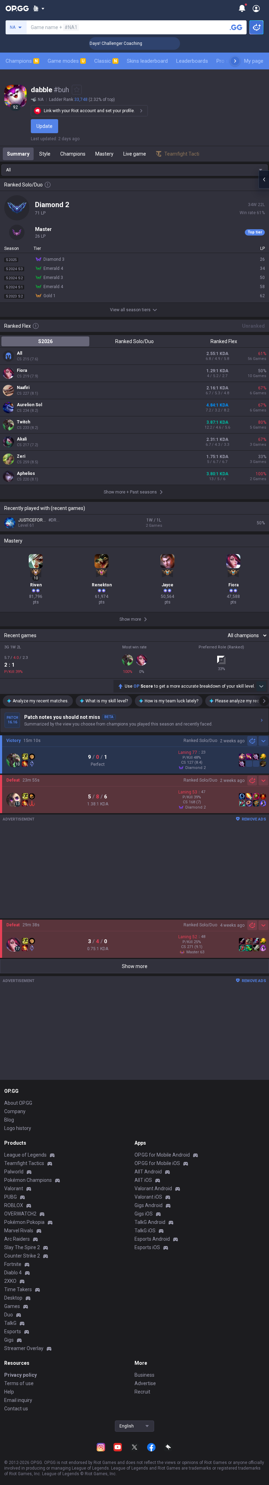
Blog (9, 1120)
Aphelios (26, 473)
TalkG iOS (145, 1230)
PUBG (10, 1197)
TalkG (10, 1323)
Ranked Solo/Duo (134, 341)
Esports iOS (147, 1247)
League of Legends (25, 1155)
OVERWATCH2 (20, 1214)
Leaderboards (192, 61)
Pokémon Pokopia (24, 1222)
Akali (22, 439)
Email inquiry (18, 1400)
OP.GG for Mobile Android (162, 1155)
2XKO (10, 1281)
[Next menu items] (235, 61)
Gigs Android (148, 1205)
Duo (8, 1314)
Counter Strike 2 (22, 1256)
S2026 (45, 341)
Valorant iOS (148, 1197)
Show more (134, 966)
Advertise (145, 1383)
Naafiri (23, 387)
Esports (12, 1331)
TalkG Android (149, 1222)
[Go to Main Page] (17, 8)
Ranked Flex (224, 341)
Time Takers (18, 1289)
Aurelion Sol (29, 404)
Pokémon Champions (28, 1180)
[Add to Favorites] (77, 90)
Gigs (9, 1340)
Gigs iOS (143, 1214)
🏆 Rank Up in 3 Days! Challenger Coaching (90, 43)
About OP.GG (18, 1103)
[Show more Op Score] (261, 686)
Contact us (16, 1408)
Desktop (13, 1298)
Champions (22, 61)
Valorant (13, 1188)
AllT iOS (143, 1180)
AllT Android (148, 1171)
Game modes (66, 61)
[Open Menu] (256, 8)
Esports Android (152, 1239)
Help (9, 1392)
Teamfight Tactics (24, 1163)
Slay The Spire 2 (22, 1247)
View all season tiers (130, 309)
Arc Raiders (17, 1239)
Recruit (142, 1392)
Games (12, 1306)
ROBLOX (13, 1205)
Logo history (17, 1128)
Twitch (23, 422)
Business (144, 1375)
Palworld (13, 1171)
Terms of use (19, 1383)
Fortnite (12, 1264)
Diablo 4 (13, 1272)
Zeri (21, 456)
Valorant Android (153, 1188)
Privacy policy (20, 1375)
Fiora (22, 370)
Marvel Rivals (18, 1230)
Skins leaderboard (147, 61)
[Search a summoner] (236, 27)
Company (15, 1111)
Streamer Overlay (23, 1348)
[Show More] (39, 8)
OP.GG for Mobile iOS (157, 1163)
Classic (105, 61)
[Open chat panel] (263, 179)
